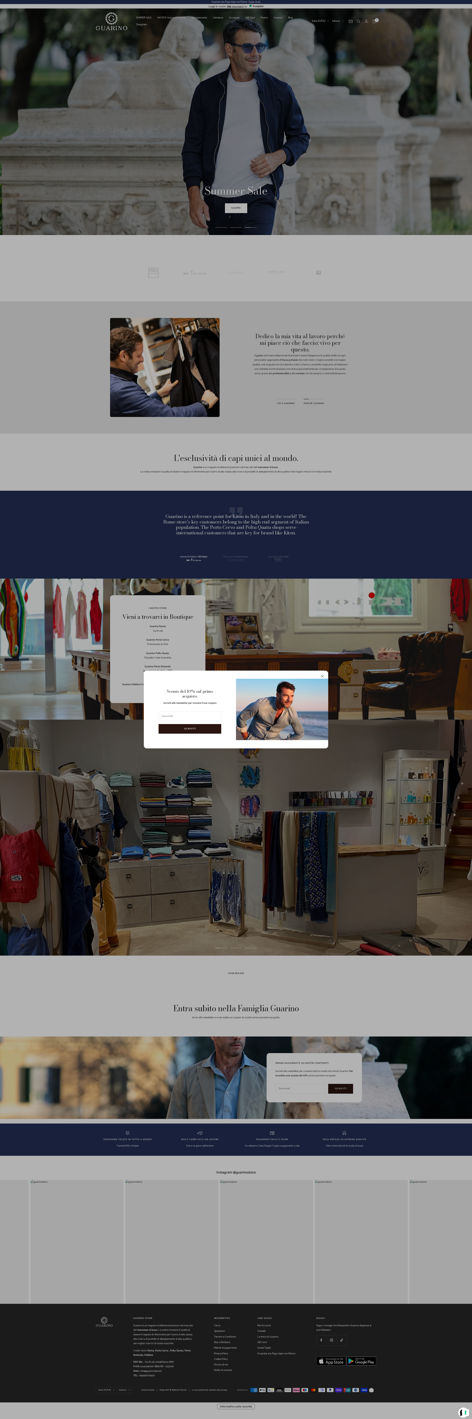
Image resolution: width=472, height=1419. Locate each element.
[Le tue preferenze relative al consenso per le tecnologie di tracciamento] (465, 1412)
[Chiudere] (322, 676)
